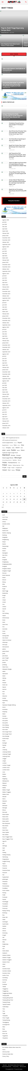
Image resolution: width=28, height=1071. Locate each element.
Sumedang (5, 977)
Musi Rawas (5, 825)
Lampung (4, 749)
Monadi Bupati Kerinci (7, 460)
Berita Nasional (6, 575)
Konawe (4, 716)
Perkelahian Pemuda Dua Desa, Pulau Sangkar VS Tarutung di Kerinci (16, 125)
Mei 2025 (4, 253)
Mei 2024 (4, 280)
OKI (3, 843)
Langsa (4, 761)
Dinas (3, 447)
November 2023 (6, 293)
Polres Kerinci (16, 465)
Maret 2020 (5, 392)
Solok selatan (5, 950)
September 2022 (6, 325)
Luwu (3, 772)
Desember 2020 (6, 372)
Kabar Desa (5, 667)
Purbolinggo (5, 901)
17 (3, 499)
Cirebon (4, 606)
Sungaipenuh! (19, 467)
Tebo (3, 1009)
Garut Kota (5, 624)
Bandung (4, 535)
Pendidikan (5, 888)
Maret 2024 (5, 284)
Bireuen (4, 579)
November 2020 (6, 374)
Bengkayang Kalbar (7, 564)
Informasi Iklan (6, 1052)
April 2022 (4, 336)
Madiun (4, 774)
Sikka (3, 942)
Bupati (20, 442)
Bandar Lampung (6, 533)
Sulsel (3, 966)
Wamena (4, 1031)
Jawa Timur (5, 660)
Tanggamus (5, 988)
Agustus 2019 (5, 407)
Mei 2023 (4, 307)
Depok (4, 615)
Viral (9, 470)
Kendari (4, 698)
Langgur (4, 758)
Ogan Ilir (4, 841)
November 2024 (6, 267)
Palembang (5, 857)
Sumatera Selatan (6, 971)
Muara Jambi (5, 819)
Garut (3, 622)
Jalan (4, 450)
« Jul (2, 507)
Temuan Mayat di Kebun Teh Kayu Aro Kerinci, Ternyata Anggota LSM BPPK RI (17, 173)
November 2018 (6, 425)
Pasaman (4, 868)
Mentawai (4, 805)
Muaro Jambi (5, 821)
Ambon (4, 521)
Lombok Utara (5, 769)
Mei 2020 (4, 387)
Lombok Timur (6, 767)
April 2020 (4, 389)
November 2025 (6, 240)
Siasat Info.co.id (4, 32)
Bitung (4, 582)
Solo (3, 948)
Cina (3, 604)
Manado (4, 796)
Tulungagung (5, 1022)
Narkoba (15, 460)
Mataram (4, 801)
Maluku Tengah (6, 790)
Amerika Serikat (6, 524)
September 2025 (6, 244)
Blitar (3, 584)
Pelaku (4, 462)
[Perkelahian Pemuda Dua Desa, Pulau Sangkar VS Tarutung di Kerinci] (4, 124)
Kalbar (3, 671)
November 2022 (6, 320)
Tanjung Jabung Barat (7, 997)
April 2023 (4, 309)
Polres (10, 465)
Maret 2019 (5, 419)
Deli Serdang (5, 613)
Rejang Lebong (6, 910)
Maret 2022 (5, 338)
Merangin (18, 457)
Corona (11, 445)
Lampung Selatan (6, 752)
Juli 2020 (4, 383)
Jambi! (8, 450)
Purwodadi (5, 906)
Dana (15, 445)
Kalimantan (5, 673)
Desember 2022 (6, 318)
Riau (3, 915)
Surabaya (4, 984)
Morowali (4, 812)
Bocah (15, 442)
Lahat (3, 747)
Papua (3, 863)
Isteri (22, 447)
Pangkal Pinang (6, 861)
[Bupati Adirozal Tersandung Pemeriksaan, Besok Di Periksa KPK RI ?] (4, 191)
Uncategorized (5, 1024)
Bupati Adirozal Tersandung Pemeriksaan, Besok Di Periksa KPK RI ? (17, 191)
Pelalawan (4, 883)
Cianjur (4, 600)
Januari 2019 (5, 423)
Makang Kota (5, 781)
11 (6, 496)
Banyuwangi (5, 546)
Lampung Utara (6, 756)
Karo (3, 691)
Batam (4, 550)
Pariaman (4, 866)
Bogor (3, 588)
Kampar (4, 682)
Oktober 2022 (5, 322)
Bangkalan (4, 537)
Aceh (3, 515)
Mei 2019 (4, 414)
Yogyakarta (5, 1035)
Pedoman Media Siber (7, 1054)
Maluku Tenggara (6, 792)
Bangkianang (5, 539)
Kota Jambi (5, 720)
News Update (5, 832)
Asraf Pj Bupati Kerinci (7, 442)
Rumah (12, 467)
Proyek (4, 467)
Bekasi (4, 557)
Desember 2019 (6, 398)
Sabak (3, 919)
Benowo (4, 573)
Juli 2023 (4, 302)
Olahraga (4, 845)
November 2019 (6, 401)
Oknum (19, 460)
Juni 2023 (4, 305)
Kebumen (4, 696)
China (3, 597)
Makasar (4, 783)
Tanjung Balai (5, 995)
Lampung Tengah (6, 754)
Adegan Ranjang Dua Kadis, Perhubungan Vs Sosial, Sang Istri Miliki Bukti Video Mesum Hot (13, 115)
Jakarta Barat (5, 651)
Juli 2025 (4, 249)
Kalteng (4, 678)
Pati (3, 875)
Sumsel (4, 982)
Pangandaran (5, 859)
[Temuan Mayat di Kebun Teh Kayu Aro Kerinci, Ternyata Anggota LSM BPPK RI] (4, 173)
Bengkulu (4, 566)
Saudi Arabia (5, 924)
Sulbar (3, 964)
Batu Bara (4, 555)
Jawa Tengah (5, 658)
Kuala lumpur (5, 738)
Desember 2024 (6, 264)
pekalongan (5, 879)
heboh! (18, 447)
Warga (18, 470)
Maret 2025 (5, 258)
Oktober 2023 (5, 296)
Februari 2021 (5, 367)
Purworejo (4, 908)
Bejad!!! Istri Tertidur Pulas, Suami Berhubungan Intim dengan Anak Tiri (17, 147)
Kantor (18, 450)
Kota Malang (5, 725)
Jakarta (4, 649)
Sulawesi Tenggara (6, 959)
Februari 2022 (5, 340)
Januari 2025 (5, 262)
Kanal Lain (4, 685)
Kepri (3, 702)
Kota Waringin (5, 736)
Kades (13, 450)
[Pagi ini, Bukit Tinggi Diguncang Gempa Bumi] (14, 22)
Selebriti (4, 926)
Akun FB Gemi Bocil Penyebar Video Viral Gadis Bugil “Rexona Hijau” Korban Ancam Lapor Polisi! (17, 132)
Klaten (3, 714)
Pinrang (4, 892)
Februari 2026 (5, 233)
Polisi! (4, 465)
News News (5, 830)
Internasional (5, 647)
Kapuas (4, 687)
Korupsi (18, 455)
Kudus (3, 740)
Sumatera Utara (6, 973)
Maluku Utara (5, 794)
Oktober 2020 (5, 376)
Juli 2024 (4, 275)
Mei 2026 (4, 226)
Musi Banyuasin (6, 823)
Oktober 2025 (5, 242)
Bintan (4, 577)
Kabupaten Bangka (7, 669)
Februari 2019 (5, 421)
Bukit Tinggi (5, 591)
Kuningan (4, 743)
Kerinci (4, 707)
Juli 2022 (4, 329)
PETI (19, 462)
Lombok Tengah (6, 765)
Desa (22, 445)
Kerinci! (6, 455)
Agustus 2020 (5, 381)
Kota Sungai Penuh (7, 458)
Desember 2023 (6, 291)
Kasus (22, 450)
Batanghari (5, 553)
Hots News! (5, 638)
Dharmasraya (5, 617)
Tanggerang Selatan (7, 993)
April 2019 (4, 416)
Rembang (4, 912)
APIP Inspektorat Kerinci (12, 437)
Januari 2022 (5, 343)
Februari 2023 (5, 313)
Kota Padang (5, 727)
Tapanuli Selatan (6, 1004)
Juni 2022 (4, 331)
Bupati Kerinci (5, 445)
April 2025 (4, 255)
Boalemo (4, 586)
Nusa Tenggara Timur (7, 839)
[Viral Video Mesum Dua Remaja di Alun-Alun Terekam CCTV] (4, 140)
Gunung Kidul (5, 635)
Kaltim (3, 680)
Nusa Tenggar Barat (7, 837)
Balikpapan (5, 528)
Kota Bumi (5, 718)
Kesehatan (5, 709)
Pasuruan (4, 872)
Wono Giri (4, 1033)
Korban (13, 455)
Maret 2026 (5, 231)
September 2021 (6, 351)
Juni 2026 (4, 224)
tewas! (4, 470)
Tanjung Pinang (6, 1002)
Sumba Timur (5, 975)
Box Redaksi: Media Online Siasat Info (11, 1047)
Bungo (4, 595)
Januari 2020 (5, 396)
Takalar (4, 986)
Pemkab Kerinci (12, 462)
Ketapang (4, 711)
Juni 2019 (4, 412)
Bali (3, 526)
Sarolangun (5, 921)
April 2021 (4, 363)
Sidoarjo (4, 939)
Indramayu (5, 642)
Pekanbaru (5, 881)
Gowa (3, 631)
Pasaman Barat (6, 870)
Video (3, 1026)
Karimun (4, 689)
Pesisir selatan (5, 890)
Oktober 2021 (5, 349)
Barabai (4, 548)
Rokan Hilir (5, 917)
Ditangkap (8, 447)
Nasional (4, 828)
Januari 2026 (5, 235)
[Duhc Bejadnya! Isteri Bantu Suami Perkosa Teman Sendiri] (11, 41)
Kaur (3, 693)
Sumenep (4, 980)
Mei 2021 (4, 360)
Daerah (4, 609)
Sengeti (4, 935)
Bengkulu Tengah (6, 571)
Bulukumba (5, 593)
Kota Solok (5, 729)
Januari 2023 (5, 316)
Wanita (13, 470)
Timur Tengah (5, 1018)
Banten (4, 544)
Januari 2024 (5, 289)
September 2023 (6, 298)
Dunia (3, 620)
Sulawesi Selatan (6, 955)
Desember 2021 (6, 345)
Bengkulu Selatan (6, 568)
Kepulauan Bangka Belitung (9, 705)
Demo (19, 445)
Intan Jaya (4, 644)
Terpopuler (5, 1015)
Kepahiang (4, 700)
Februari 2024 (5, 287)
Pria (22, 465)
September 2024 (6, 271)
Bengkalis (4, 559)
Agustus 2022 (5, 327)
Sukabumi (4, 953)
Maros (4, 799)
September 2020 (6, 378)
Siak (3, 937)
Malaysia (4, 785)
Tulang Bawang (6, 1020)
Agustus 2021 (5, 354)
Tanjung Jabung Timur (7, 1000)
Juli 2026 (4, 222)
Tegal (3, 1013)
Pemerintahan (5, 886)
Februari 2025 (5, 260)
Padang (4, 852)
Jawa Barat (5, 655)
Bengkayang (5, 562)
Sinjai (3, 946)
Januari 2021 (5, 369)
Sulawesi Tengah (6, 957)
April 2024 (4, 282)
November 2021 (6, 347)
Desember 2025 (6, 237)
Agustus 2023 (5, 300)
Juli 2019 (4, 410)
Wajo (3, 1029)
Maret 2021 (5, 365)
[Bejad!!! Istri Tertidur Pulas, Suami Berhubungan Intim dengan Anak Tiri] (4, 147)
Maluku (4, 787)
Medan (4, 803)
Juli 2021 (4, 356)
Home (3, 1049)
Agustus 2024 (5, 273)
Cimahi (4, 602)
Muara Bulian (5, 814)
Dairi (3, 611)
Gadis (13, 447)
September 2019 (6, 405)
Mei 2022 (4, 334)
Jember (4, 662)
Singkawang (5, 944)
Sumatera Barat (6, 968)
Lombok (4, 763)
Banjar (4, 541)
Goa (3, 626)
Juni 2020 (4, 385)
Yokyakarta (5, 1038)
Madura (4, 776)
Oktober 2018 (5, 427)
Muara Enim (5, 816)
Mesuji (4, 810)
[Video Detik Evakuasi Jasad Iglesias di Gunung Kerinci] (14, 65)
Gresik (3, 633)
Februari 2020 (5, 394)
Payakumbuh (5, 877)
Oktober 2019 (5, 403)
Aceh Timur (5, 517)
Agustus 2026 (5, 220)
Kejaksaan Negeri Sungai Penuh (10, 452)
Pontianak (4, 897)
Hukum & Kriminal (6, 640)
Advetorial (4, 519)
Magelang (4, 778)
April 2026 (4, 229)
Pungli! (8, 467)
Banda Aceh (5, 530)
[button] (2, 2)
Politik (3, 895)
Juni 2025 (4, 251)
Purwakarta (5, 904)
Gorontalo (4, 629)
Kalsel (3, 676)
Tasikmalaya (5, 1006)
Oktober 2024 (5, 269)
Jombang (4, 664)
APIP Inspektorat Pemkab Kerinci (9, 440)
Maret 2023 (5, 311)
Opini (3, 848)
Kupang (4, 745)
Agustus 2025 (5, 246)
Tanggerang (5, 991)
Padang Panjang (6, 854)
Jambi (3, 653)
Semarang (4, 933)
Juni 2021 (4, 358)
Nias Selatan (5, 834)
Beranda (5, 1065)
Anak (3, 437)
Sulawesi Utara (6, 962)
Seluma (4, 928)
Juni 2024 (4, 278)
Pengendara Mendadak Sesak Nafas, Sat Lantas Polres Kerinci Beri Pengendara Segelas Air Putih (13, 84)
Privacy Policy (5, 1056)
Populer (4, 899)
